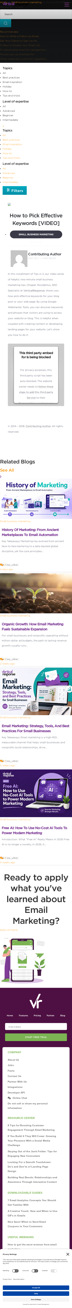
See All (7, 470)
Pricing (37, 1015)
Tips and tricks (11, 95)
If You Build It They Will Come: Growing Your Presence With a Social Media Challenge (32, 1141)
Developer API (16, 1092)
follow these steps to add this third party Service (36, 392)
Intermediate (10, 119)
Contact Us (14, 1076)
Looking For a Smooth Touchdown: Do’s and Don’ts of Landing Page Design (29, 1167)
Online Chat (20, 1098)
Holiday (7, 86)
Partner (50, 1015)
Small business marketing (36, 234)
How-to (7, 91)
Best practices (11, 77)
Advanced (9, 110)
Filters (16, 191)
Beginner (8, 115)
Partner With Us (17, 1081)
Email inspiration (12, 82)
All (4, 73)
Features (23, 1015)
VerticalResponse (34, 290)
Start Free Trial (36, 1037)
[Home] (16, 4)
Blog (62, 1015)
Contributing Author (44, 254)
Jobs (11, 1065)
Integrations (15, 1087)
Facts (11, 1070)
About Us (13, 1059)
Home (10, 1015)
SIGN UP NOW (9, 930)
